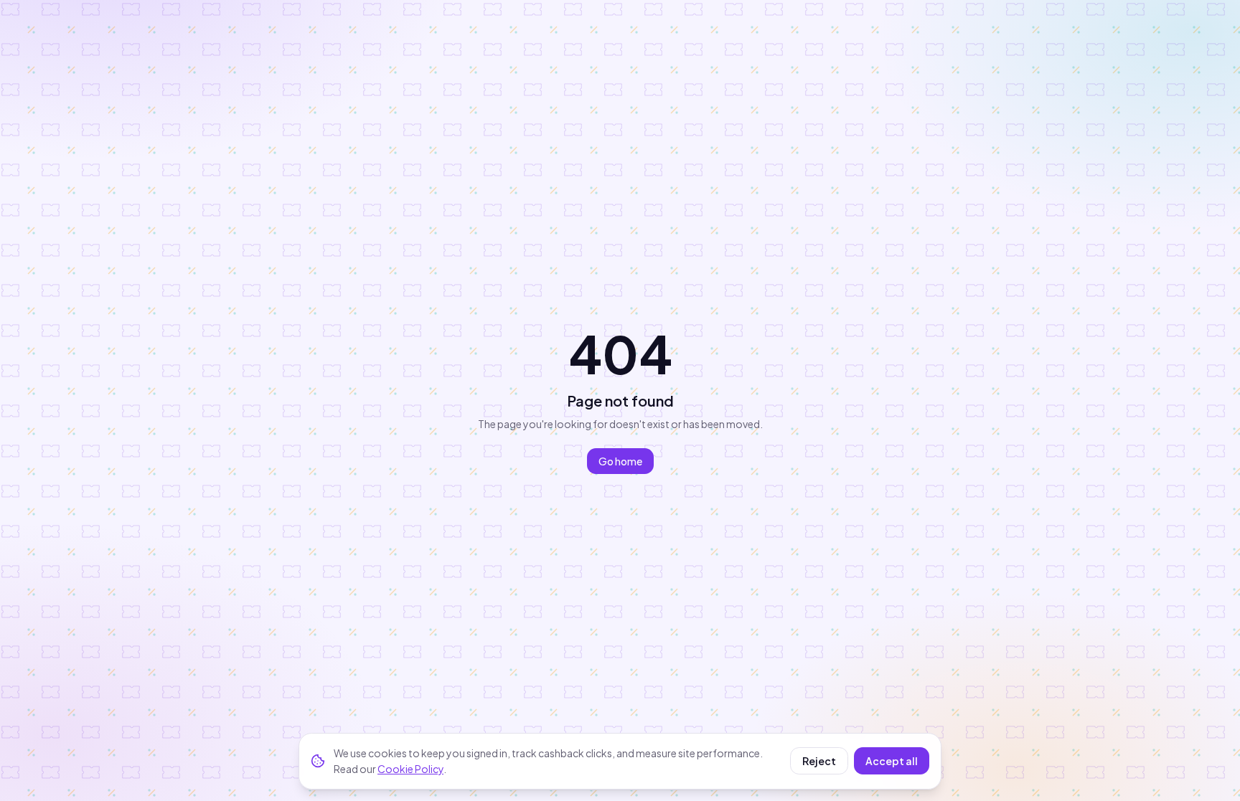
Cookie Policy (410, 768)
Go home (620, 461)
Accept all (891, 760)
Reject (819, 760)
